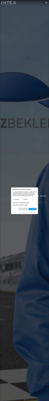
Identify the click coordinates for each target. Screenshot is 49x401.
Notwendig (16, 199)
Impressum (20, 212)
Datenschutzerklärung (26, 212)
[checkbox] (13, 199)
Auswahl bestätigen (23, 209)
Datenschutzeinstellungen (22, 189)
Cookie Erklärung (33, 212)
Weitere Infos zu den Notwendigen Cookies (21, 202)
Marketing (26, 199)
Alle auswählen (32, 209)
